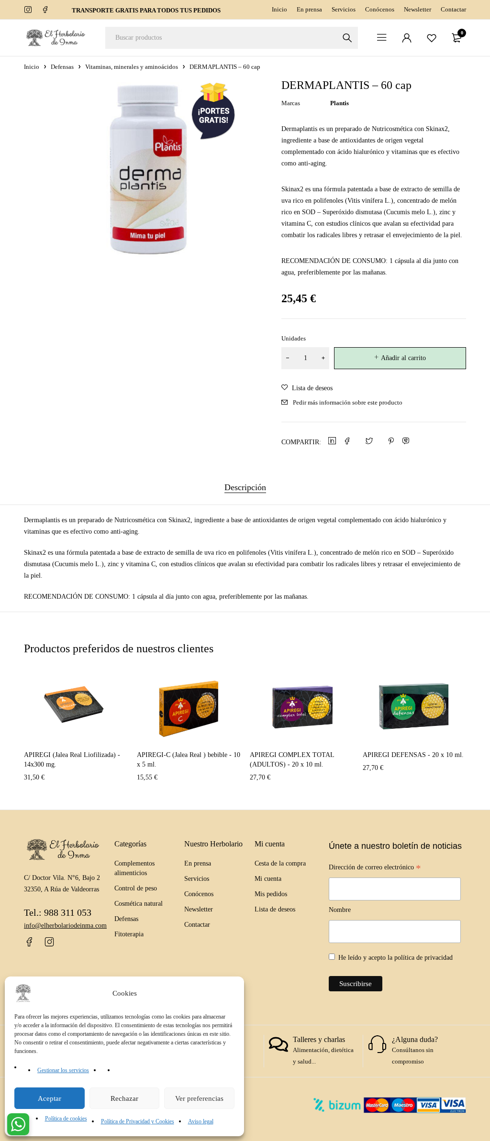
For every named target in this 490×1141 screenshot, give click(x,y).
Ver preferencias (199, 1098)
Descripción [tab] (245, 487)
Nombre (340, 909)
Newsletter (417, 9)
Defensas (62, 66)
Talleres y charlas (319, 1039)
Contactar (453, 9)
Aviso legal (200, 1121)
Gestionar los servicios (63, 1070)
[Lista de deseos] (431, 38)
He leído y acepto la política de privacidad (395, 957)
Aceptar (49, 1098)
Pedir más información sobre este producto (347, 402)
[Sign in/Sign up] (406, 38)
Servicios (344, 9)
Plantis (339, 103)
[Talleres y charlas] (278, 1044)
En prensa (309, 9)
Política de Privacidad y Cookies (137, 1121)
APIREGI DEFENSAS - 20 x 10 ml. (413, 754)
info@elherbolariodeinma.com (65, 925)
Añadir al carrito (403, 358)
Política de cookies (66, 1118)
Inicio (279, 9)
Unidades (293, 338)
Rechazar (124, 1098)
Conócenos (379, 9)
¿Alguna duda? (415, 1039)
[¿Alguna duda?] (377, 1044)
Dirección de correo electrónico (375, 868)
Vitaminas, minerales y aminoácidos (131, 66)
